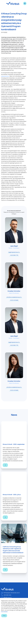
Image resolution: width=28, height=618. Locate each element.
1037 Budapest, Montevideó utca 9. (12, 592)
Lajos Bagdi (14, 246)
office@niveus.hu (8, 597)
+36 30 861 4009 (7, 595)
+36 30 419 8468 (14, 300)
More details (4, 611)
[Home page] (7, 589)
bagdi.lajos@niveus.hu (14, 252)
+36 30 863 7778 (14, 255)
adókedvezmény (5, 76)
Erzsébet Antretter (14, 291)
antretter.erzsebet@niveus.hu (14, 297)
